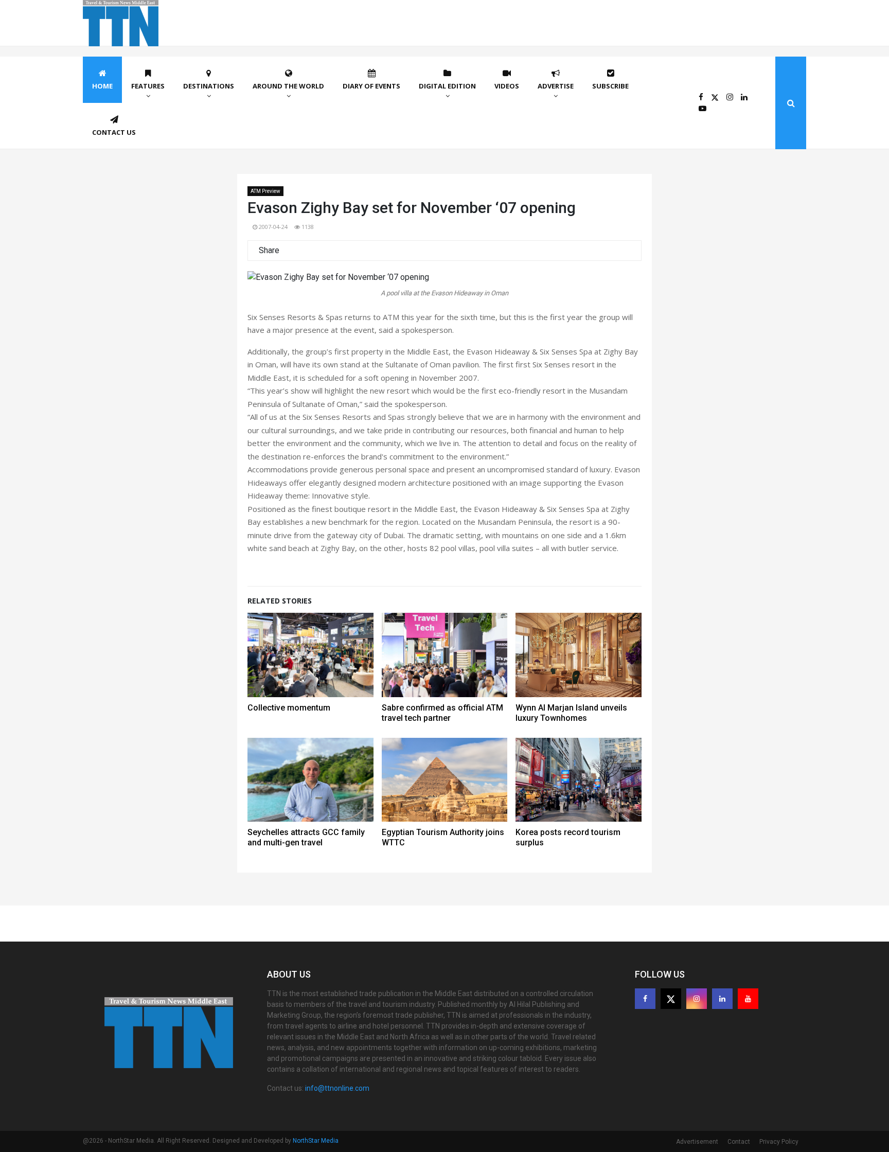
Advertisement (697, 1141)
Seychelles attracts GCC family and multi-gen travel (306, 837)
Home (102, 86)
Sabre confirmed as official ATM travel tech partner (442, 713)
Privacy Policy (778, 1141)
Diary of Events (371, 86)
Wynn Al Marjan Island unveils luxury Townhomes (571, 713)
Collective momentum (288, 708)
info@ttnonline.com (337, 1088)
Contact (738, 1141)
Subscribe (610, 86)
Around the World (288, 86)
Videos (506, 86)
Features (148, 86)
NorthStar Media (316, 1140)
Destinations (208, 86)
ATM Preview (265, 191)
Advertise (556, 86)
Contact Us (114, 132)
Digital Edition (447, 86)
